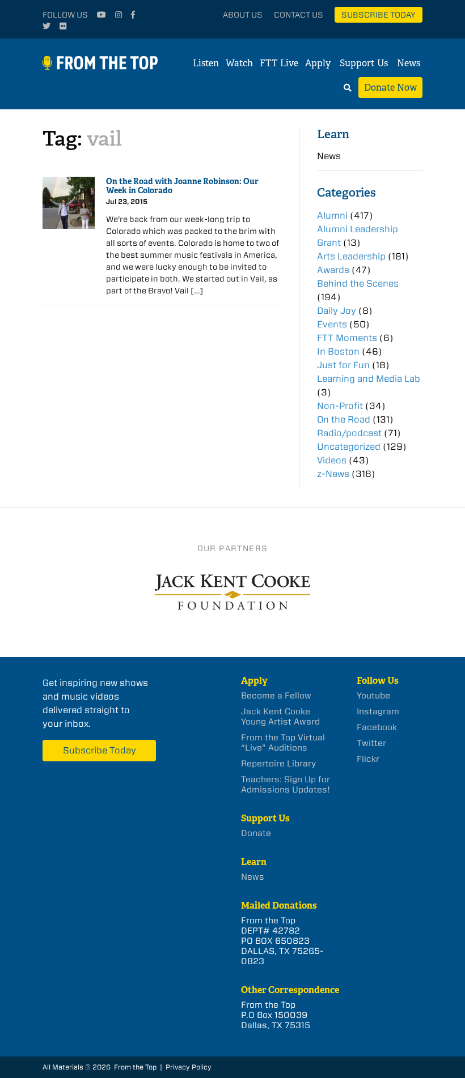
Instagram (378, 711)
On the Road (343, 419)
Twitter (371, 743)
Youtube (373, 696)
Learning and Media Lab (368, 378)
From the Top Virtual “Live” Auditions (283, 742)
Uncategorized (349, 446)
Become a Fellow (276, 696)
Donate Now (390, 87)
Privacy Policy (189, 1067)
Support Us (364, 63)
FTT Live (279, 63)
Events (332, 324)
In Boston (338, 351)
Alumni (332, 215)
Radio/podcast (349, 433)
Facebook (377, 727)
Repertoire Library (278, 764)
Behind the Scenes (358, 283)
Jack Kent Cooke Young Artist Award (280, 716)
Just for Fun (343, 365)
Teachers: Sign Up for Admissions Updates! (285, 784)
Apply (318, 63)
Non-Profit (340, 405)
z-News (333, 473)
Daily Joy (336, 310)
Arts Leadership (351, 256)
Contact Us (298, 14)
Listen (206, 63)
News (408, 63)
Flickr (368, 759)
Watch (239, 63)
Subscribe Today (378, 14)
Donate (256, 833)
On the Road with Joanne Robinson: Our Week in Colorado (182, 186)
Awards (333, 270)
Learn (333, 134)
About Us (243, 14)
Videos (331, 460)
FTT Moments (347, 338)
